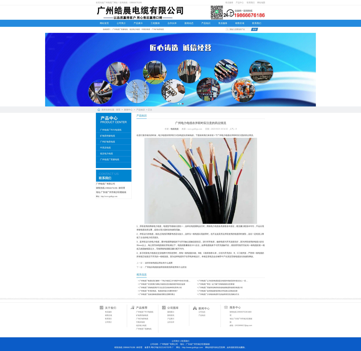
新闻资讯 (170, 315)
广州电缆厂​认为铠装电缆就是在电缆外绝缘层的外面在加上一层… (223, 281)
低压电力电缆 (135, 29)
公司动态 (202, 312)
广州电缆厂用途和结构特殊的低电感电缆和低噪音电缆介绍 (221, 288)
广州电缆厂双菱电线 (120, 29)
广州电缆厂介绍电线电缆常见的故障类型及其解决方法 (219, 294)
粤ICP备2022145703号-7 (162, 347)
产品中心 (240, 2)
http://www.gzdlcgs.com (192, 347)
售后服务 (229, 2)
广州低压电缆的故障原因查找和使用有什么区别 (165, 267)
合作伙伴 (172, 23)
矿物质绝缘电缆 (107, 136)
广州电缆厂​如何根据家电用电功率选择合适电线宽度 (218, 291)
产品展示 (138, 23)
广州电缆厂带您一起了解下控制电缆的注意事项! (217, 284)
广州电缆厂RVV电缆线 (110, 130)
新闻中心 (128, 109)
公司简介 (121, 23)
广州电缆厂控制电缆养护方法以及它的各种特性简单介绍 (160, 288)
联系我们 (251, 2)
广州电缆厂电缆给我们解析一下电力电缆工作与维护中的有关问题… (164, 281)
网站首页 (104, 23)
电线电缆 (175, 129)
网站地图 (261, 2)
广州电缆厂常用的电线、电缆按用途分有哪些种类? (158, 291)
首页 (118, 109)
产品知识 (205, 23)
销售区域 (239, 23)
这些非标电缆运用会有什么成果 (159, 263)
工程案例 (155, 23)
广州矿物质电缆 (158, 29)
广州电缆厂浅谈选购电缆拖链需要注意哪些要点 (157, 294)
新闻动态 (188, 23)
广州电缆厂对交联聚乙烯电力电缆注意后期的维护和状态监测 (162, 284)
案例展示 (170, 312)
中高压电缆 (146, 29)
